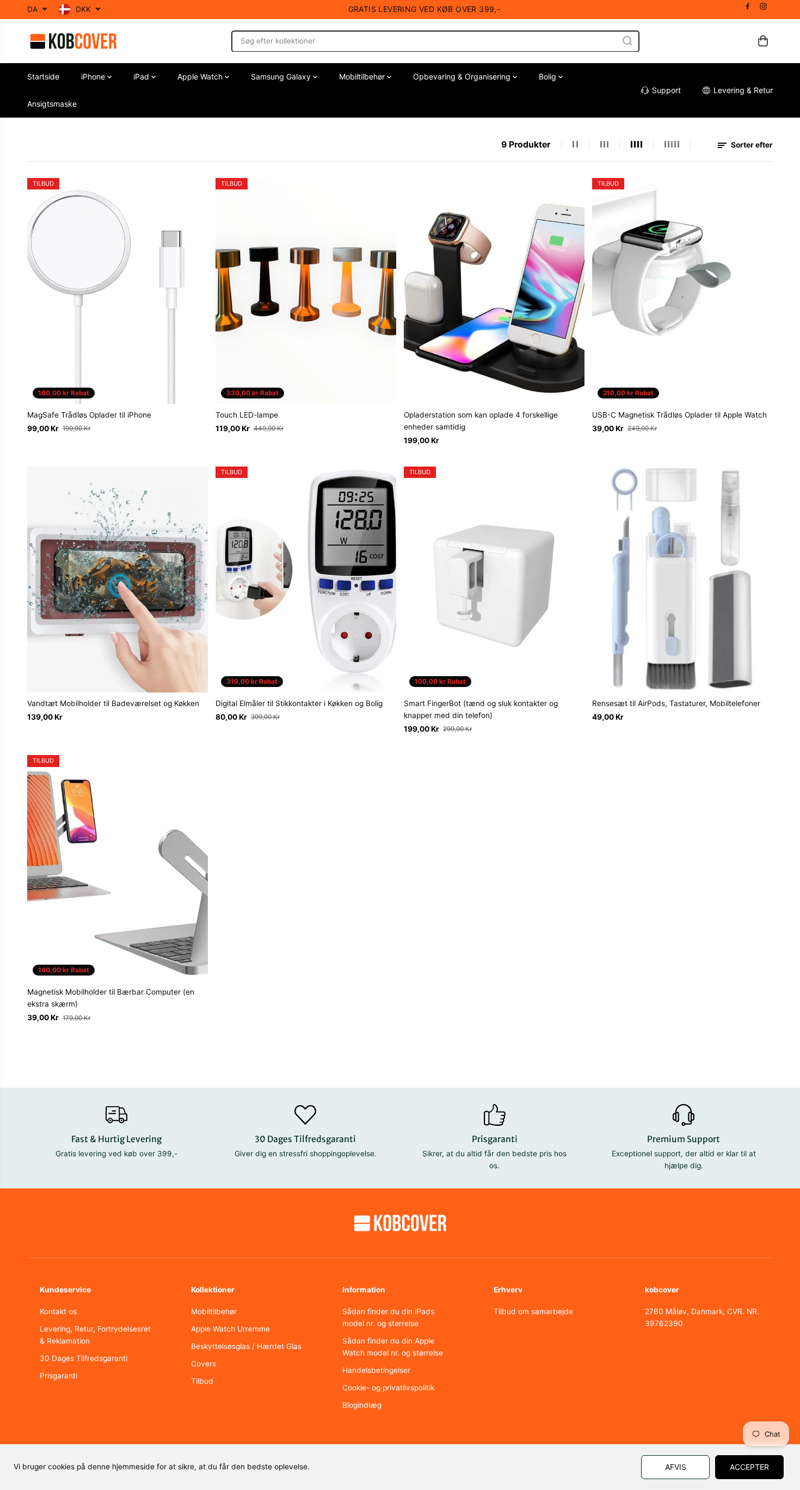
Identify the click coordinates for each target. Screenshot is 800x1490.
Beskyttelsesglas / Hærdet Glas (246, 1346)
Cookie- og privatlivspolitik (388, 1387)
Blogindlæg (361, 1405)
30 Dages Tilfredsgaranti (83, 1358)
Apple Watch (201, 76)
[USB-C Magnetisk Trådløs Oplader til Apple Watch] (682, 291)
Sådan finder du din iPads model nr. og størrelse (388, 1317)
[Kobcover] (73, 41)
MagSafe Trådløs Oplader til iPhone (89, 414)
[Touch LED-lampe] (306, 291)
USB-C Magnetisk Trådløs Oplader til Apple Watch (679, 414)
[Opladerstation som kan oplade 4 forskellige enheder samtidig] (494, 291)
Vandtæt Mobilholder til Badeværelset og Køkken (113, 703)
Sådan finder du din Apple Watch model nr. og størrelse (392, 1346)
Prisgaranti (58, 1375)
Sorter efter (751, 144)
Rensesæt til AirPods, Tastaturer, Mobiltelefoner (676, 703)
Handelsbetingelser (376, 1370)
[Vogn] (763, 41)
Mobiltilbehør (363, 76)
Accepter (749, 1466)
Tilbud (202, 1381)
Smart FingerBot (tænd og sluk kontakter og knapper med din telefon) (481, 709)
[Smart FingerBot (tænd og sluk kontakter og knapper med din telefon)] (494, 579)
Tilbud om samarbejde (533, 1311)
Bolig (548, 76)
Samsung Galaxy (282, 76)
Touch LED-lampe (247, 414)
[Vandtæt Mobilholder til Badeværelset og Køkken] (117, 579)
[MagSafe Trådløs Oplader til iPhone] (117, 291)
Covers (203, 1363)
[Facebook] (747, 6)
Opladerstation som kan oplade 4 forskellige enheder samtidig (481, 420)
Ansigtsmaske (52, 103)
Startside (43, 76)
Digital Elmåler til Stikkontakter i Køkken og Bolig (299, 703)
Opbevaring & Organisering (463, 76)
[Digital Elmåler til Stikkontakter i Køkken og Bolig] (306, 579)
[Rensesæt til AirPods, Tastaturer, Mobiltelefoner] (682, 579)
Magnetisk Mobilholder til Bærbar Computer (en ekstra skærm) (110, 998)
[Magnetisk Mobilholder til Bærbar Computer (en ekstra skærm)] (117, 868)
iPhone (94, 76)
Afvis (675, 1466)
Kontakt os (58, 1311)
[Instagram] (763, 6)
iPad (142, 76)
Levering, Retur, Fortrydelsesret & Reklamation (95, 1335)
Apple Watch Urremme (230, 1329)
